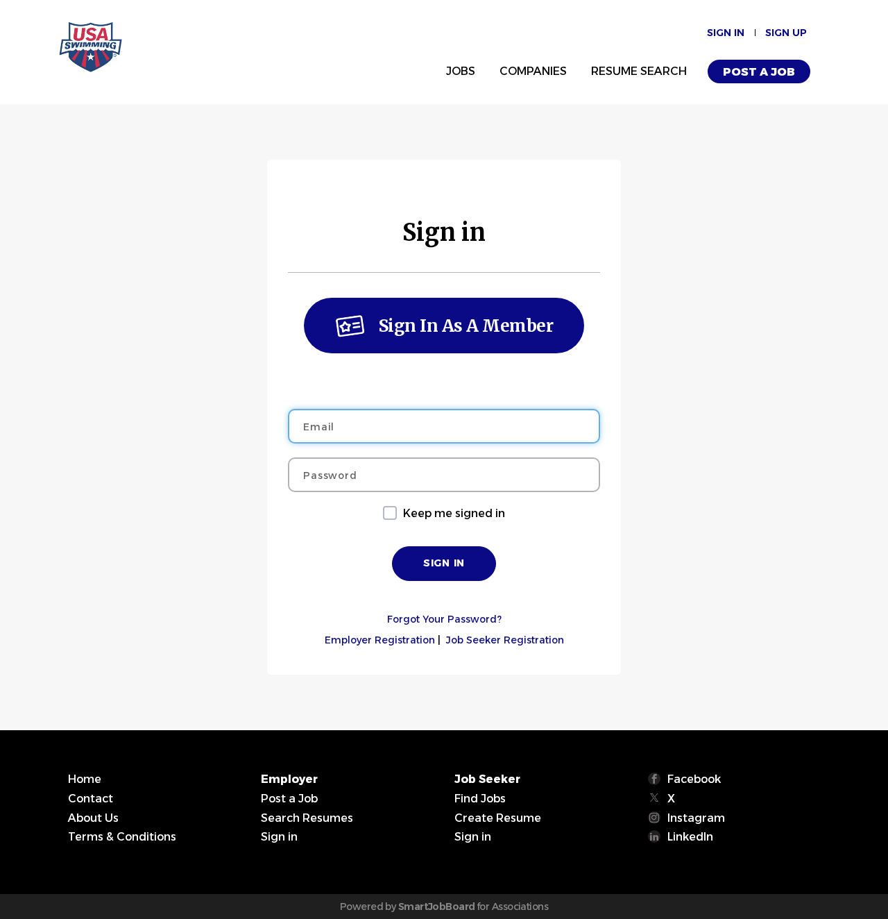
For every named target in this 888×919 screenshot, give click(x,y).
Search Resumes (307, 818)
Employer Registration (380, 640)
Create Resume (497, 818)
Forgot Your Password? (444, 619)
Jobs (460, 71)
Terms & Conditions (122, 836)
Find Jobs (480, 798)
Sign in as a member (466, 326)
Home (84, 779)
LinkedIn (690, 836)
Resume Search (639, 71)
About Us (93, 818)
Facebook (694, 779)
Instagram (696, 818)
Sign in (725, 32)
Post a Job (759, 71)
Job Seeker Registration (505, 640)
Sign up (786, 32)
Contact (90, 798)
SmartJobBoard (436, 906)
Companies (533, 71)
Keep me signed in (454, 513)
